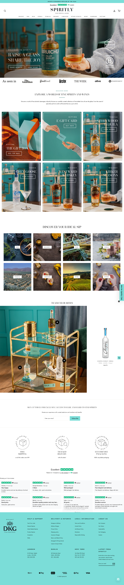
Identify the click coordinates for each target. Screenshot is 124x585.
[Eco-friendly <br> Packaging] (101, 442)
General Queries (31, 526)
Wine (86, 16)
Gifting (102, 16)
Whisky (21, 16)
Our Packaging (102, 532)
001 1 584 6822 (55, 557)
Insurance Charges (55, 535)
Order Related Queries (32, 529)
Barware (94, 16)
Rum (33, 16)
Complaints (30, 535)
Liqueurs (65, 16)
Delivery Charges (55, 526)
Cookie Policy (78, 526)
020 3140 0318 (31, 557)
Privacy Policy (54, 529)
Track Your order (31, 523)
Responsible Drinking (80, 535)
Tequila (48, 16)
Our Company (102, 523)
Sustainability (102, 529)
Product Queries (31, 532)
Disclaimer (77, 532)
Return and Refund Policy (57, 538)
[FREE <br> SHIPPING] (22, 442)
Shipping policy (54, 532)
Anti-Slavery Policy (79, 529)
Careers (100, 535)
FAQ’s (28, 538)
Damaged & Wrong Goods (57, 541)
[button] (121, 292)
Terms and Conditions (80, 523)
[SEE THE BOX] (21, 136)
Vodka (40, 16)
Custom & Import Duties (56, 543)
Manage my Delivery (55, 523)
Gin (28, 16)
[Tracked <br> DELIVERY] (62, 442)
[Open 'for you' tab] (118, 579)
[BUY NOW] (62, 136)
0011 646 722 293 (79, 557)
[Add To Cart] (119, 358)
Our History (101, 526)
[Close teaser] (119, 301)
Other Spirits (76, 16)
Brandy (56, 16)
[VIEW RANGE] (102, 136)
